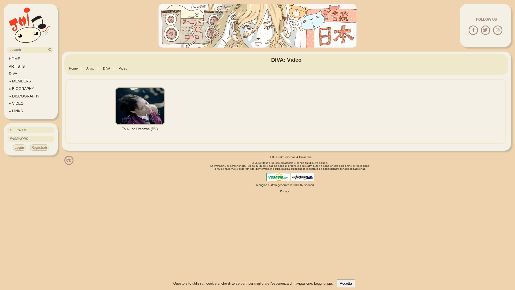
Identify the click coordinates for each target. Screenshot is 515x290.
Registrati (39, 148)
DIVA (13, 73)
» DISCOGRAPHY (24, 96)
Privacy (284, 191)
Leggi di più (323, 283)
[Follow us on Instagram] (497, 30)
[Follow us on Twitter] (485, 30)
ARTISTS (17, 66)
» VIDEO (16, 103)
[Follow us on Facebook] (473, 30)
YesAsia (278, 177)
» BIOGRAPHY (21, 88)
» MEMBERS (20, 81)
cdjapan (302, 177)
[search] (50, 50)
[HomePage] (29, 45)
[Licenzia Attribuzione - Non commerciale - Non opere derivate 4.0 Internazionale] (68, 162)
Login (19, 148)
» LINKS (16, 111)
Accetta (346, 283)
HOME (14, 59)
